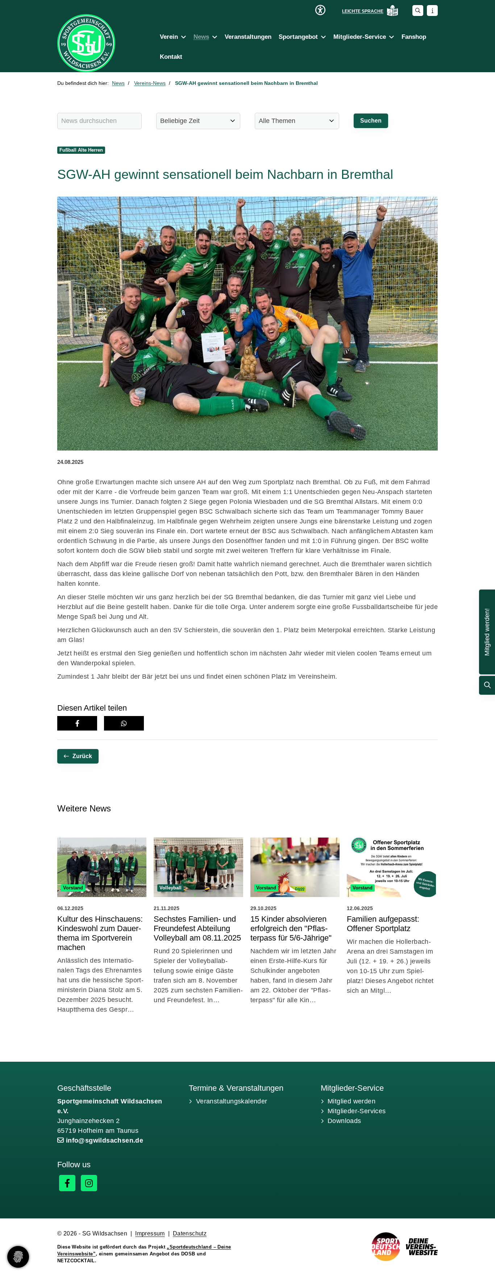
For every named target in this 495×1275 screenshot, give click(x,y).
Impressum (150, 1233)
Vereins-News (150, 83)
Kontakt (171, 56)
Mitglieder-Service (359, 36)
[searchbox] (99, 121)
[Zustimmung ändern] (18, 1257)
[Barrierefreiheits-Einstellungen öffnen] (320, 10)
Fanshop (414, 36)
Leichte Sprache (362, 11)
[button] (77, 723)
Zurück (82, 756)
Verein (169, 36)
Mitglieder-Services (357, 1111)
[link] (101, 928)
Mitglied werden (351, 1101)
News (201, 36)
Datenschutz (190, 1233)
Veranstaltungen (248, 36)
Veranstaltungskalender (231, 1101)
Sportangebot (298, 36)
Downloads (344, 1120)
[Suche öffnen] (417, 10)
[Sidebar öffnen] (432, 10)
